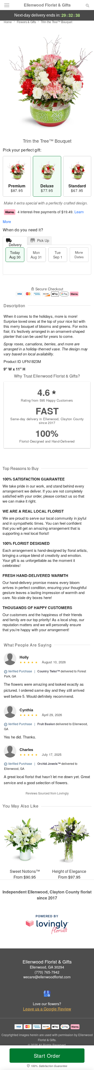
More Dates (79, 254)
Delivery (15, 243)
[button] (83, 1058)
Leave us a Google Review (47, 1009)
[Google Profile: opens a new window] (47, 993)
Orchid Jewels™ (49, 763)
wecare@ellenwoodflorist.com (47, 976)
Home (8, 22)
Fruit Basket (46, 724)
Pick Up (43, 240)
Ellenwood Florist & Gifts (47, 5)
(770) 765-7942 (47, 972)
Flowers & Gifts (26, 22)
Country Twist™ (48, 671)
